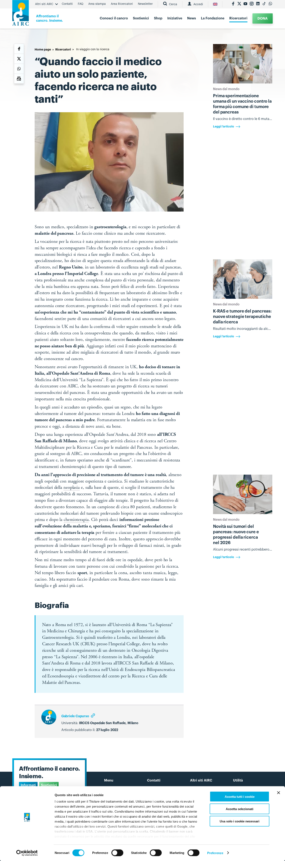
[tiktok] (264, 4)
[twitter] (239, 4)
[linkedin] (258, 4)
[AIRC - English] (215, 4)
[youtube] (245, 4)
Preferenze (215, 853)
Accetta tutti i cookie (240, 796)
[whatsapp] (270, 4)
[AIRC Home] (20, 14)
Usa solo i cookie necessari (239, 821)
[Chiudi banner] (278, 792)
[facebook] (233, 4)
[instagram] (251, 4)
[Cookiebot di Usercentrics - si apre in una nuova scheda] (27, 853)
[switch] (117, 852)
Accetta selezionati (239, 809)
